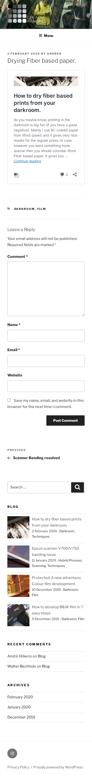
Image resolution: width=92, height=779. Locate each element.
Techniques (41, 536)
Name (13, 325)
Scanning (39, 566)
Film (41, 209)
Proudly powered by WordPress (58, 767)
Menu (48, 35)
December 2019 (21, 717)
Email (13, 350)
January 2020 (19, 707)
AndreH (54, 53)
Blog (42, 656)
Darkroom (24, 209)
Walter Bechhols (21, 666)
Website (14, 375)
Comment (17, 256)
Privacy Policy (18, 767)
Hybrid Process (70, 560)
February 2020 (20, 697)
